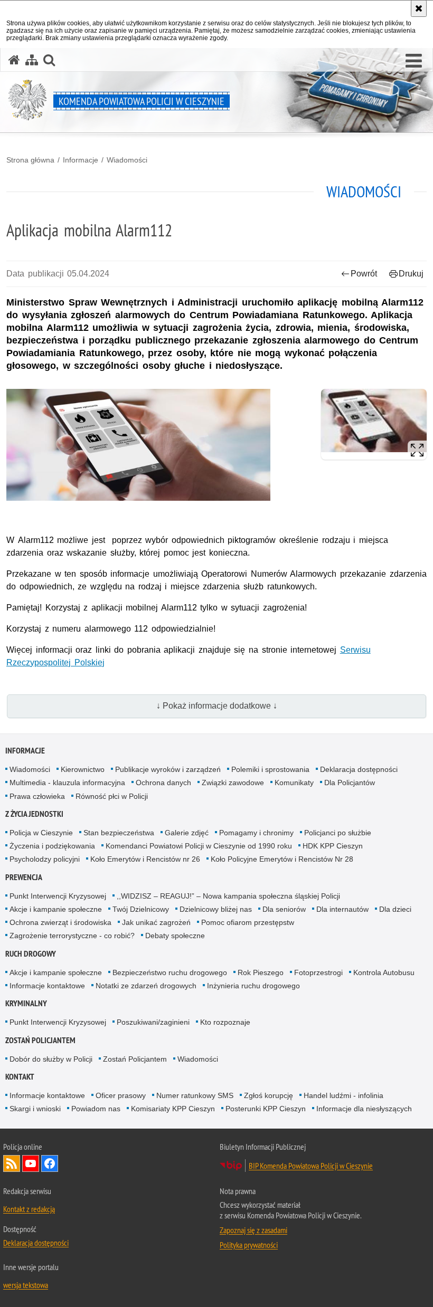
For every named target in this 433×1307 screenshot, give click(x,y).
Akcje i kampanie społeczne (56, 909)
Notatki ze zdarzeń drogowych (146, 985)
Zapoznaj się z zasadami (253, 1230)
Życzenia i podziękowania (52, 846)
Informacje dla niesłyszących (364, 1108)
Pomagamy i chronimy (256, 832)
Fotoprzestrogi (318, 972)
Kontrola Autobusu (384, 972)
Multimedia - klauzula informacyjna (67, 782)
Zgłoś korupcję (268, 1095)
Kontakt (19, 1076)
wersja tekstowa (25, 1285)
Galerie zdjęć (187, 832)
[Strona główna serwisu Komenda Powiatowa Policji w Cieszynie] (14, 59)
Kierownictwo (83, 769)
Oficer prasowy (121, 1095)
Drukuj (411, 273)
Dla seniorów (284, 909)
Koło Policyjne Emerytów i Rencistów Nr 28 (282, 859)
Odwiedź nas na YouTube (30, 1163)
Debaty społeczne (175, 935)
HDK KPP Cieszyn (333, 846)
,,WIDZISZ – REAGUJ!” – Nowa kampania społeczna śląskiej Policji (228, 896)
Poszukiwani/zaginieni (153, 1022)
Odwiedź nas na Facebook (49, 1163)
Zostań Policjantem (40, 1040)
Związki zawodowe (233, 782)
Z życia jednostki (34, 813)
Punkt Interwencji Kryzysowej (58, 896)
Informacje (80, 160)
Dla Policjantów (349, 782)
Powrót (364, 273)
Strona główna (30, 160)
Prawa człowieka (37, 796)
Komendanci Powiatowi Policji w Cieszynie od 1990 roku (199, 846)
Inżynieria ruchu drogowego (253, 985)
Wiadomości (127, 160)
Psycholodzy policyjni (45, 859)
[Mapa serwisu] (31, 59)
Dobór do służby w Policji (51, 1059)
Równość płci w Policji (112, 796)
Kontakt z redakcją (29, 1209)
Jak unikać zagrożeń (156, 922)
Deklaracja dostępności (359, 769)
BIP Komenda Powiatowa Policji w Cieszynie (311, 1165)
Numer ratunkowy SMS (194, 1095)
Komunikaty (294, 782)
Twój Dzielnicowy (140, 909)
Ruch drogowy (30, 953)
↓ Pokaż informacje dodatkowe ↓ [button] (216, 705)
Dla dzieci (395, 909)
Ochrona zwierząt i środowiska (60, 922)
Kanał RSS (11, 1163)
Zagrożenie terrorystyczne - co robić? (72, 935)
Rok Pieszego (261, 972)
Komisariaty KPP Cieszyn (173, 1108)
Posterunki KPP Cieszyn (265, 1108)
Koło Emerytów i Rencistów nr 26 (145, 859)
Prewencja (23, 877)
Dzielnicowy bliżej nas (216, 909)
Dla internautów (342, 909)
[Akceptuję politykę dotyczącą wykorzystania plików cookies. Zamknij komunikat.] (419, 8)
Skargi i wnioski (35, 1108)
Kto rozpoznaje (225, 1022)
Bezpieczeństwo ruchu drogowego (169, 972)
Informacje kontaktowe (47, 985)
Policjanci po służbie (337, 832)
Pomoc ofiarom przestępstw (247, 922)
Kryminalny (26, 1003)
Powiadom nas (95, 1108)
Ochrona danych (163, 782)
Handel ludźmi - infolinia (343, 1095)
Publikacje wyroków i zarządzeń (168, 769)
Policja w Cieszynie (41, 832)
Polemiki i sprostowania (270, 769)
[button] (414, 61)
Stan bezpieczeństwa (118, 832)
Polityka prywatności (249, 1244)
